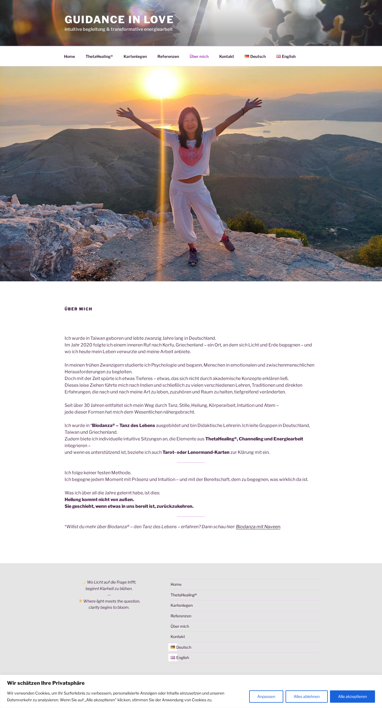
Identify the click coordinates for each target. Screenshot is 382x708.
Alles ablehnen (307, 696)
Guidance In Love (119, 19)
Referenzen (168, 56)
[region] (191, 691)
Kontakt (226, 56)
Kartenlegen (135, 56)
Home (69, 56)
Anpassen (266, 696)
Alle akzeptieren (352, 696)
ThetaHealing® (99, 56)
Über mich (199, 56)
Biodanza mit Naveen (258, 526)
